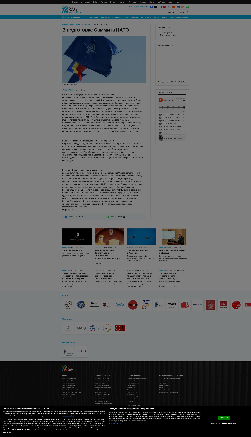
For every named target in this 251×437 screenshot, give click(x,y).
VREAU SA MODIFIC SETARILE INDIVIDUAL (223, 423)
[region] (125, 421)
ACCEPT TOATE (224, 418)
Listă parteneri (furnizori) (117, 423)
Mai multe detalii (68, 416)
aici (68, 425)
